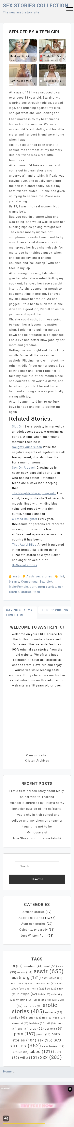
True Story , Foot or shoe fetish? (37, 838)
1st (61, 576)
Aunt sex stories (33, 924)
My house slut (37, 832)
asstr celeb (52, 978)
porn (33, 586)
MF (51, 1023)
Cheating (24, 1000)
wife (29, 1057)
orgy (37, 1028)
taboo (40, 1051)
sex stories (35, 1043)
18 (17, 966)
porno (44, 1034)
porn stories (47, 586)
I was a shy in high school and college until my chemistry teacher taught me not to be (37, 820)
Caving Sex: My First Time (19, 612)
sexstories (53, 1046)
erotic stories (34, 1008)
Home (7, 1071)
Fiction (33, 1017)
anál (50, 966)
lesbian (37, 1023)
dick (49, 581)
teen (37, 592)
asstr (16, 576)
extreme (53, 1012)
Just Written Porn (34, 935)
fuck (59, 1017)
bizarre (14, 581)
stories (26, 592)
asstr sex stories (42, 983)
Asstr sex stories (39, 576)
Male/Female (18, 586)
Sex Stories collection (35, 5)
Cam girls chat (37, 755)
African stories (33, 912)
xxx (51, 1057)
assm (25, 972)
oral (23, 1028)
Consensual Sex (33, 581)
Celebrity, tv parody (33, 929)
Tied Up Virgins (54, 610)
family (17, 1017)
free (47, 1018)
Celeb (44, 994)
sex (44, 1040)
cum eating (33, 1006)
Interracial (19, 1023)
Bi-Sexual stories (24, 565)
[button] (69, 9)
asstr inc (19, 983)
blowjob (27, 994)
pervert (54, 1028)
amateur (33, 966)
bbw (50, 988)
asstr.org (26, 977)
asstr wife (34, 988)
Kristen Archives (37, 760)
